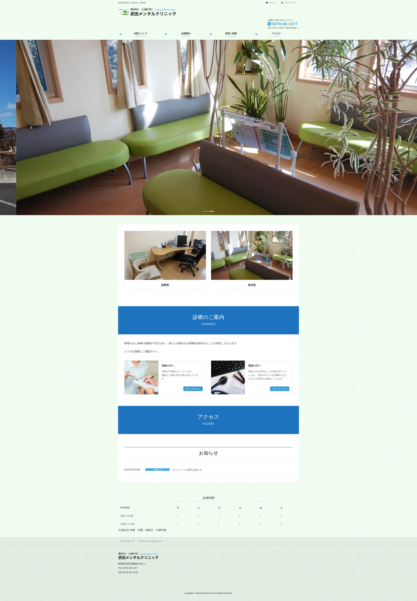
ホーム (272, 2)
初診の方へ (168, 365)
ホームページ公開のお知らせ (187, 469)
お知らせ (157, 469)
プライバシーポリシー (150, 541)
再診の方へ (254, 365)
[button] (31, 127)
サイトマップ (290, 2)
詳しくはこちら (193, 389)
